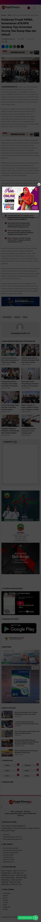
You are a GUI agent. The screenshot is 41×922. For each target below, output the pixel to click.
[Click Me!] (35, 917)
